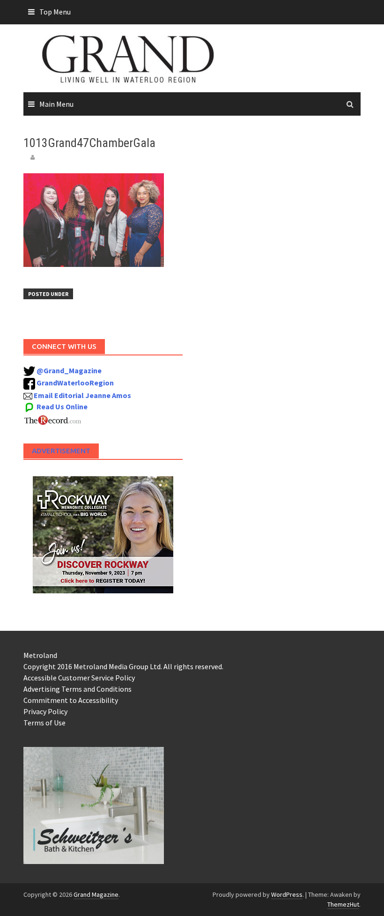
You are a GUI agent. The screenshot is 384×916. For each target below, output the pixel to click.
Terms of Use (44, 722)
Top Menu (55, 11)
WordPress (287, 894)
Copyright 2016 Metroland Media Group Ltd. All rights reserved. (123, 666)
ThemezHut (343, 904)
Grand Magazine (96, 894)
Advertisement (61, 451)
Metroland (40, 655)
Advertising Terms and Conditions (77, 689)
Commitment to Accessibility (70, 700)
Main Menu (56, 104)
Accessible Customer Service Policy (79, 677)
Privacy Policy (45, 711)
